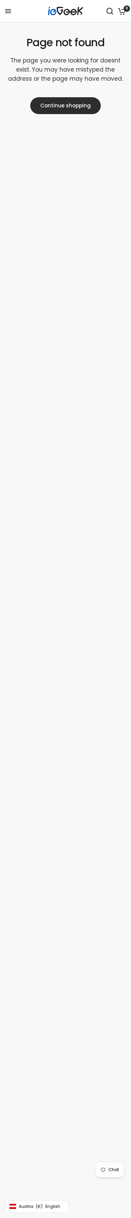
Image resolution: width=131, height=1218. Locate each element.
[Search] (110, 11)
